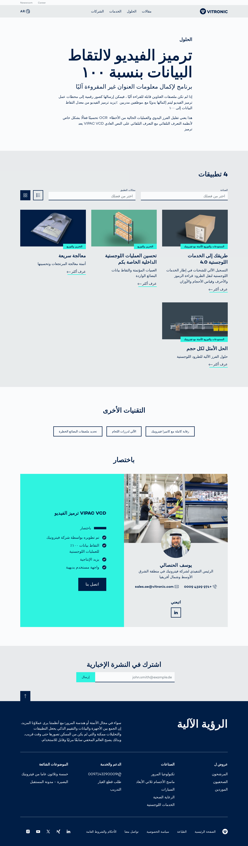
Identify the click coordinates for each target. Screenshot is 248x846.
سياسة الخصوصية (158, 832)
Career (42, 2)
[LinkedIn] (176, 612)
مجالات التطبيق (127, 190)
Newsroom (26, 2)
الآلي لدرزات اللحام (124, 431)
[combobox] (184, 196)
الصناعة (224, 190)
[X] (48, 831)
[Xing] (58, 831)
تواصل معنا (132, 832)
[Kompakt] (38, 195)
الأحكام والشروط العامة (101, 832)
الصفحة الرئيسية (205, 832)
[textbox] (184, 196)
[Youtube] (38, 831)
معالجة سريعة (72, 256)
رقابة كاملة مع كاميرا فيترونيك (170, 431)
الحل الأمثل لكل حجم (207, 348)
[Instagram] (28, 831)
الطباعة (182, 832)
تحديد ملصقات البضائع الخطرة (78, 431)
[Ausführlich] (25, 195)
